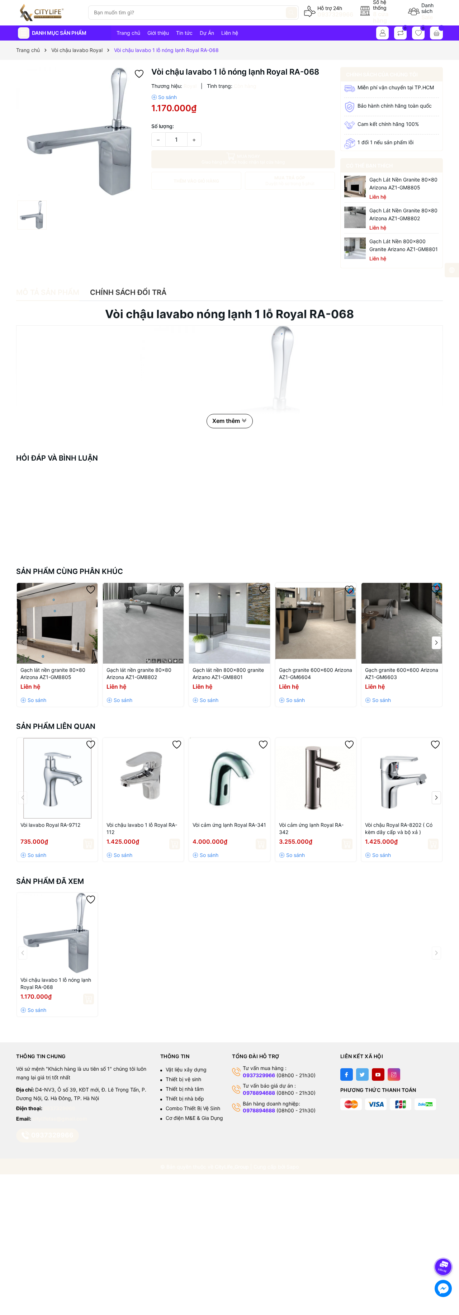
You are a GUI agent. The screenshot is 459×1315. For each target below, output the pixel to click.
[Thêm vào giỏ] (88, 844)
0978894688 (259, 1093)
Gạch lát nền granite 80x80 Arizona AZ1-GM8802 (403, 214)
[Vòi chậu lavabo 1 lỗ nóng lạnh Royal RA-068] (57, 933)
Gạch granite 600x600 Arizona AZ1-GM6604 (315, 673)
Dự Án (207, 33)
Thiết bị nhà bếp (185, 1098)
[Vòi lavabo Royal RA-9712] (57, 778)
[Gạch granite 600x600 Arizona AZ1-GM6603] (401, 623)
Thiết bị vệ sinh (183, 1079)
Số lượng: (162, 126)
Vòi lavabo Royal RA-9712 (50, 825)
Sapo (293, 1167)
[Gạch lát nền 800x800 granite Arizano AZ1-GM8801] (355, 248)
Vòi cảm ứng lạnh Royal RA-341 (229, 825)
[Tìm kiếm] (291, 12)
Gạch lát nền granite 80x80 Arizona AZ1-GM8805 (403, 183)
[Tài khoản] (382, 33)
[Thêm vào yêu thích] (139, 73)
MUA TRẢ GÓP (289, 180)
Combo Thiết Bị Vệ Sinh (193, 1108)
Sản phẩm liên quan (55, 726)
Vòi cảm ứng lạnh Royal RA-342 (311, 828)
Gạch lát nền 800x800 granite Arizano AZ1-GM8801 (403, 245)
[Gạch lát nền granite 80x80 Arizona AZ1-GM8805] (355, 186)
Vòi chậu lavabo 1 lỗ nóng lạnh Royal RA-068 (55, 983)
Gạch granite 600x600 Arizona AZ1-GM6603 (401, 673)
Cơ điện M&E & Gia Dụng (194, 1118)
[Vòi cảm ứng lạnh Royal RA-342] (315, 778)
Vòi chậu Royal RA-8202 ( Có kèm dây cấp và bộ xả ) (398, 828)
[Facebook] (346, 1074)
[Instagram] (394, 1074)
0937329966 (335, 14)
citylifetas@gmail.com (59, 1119)
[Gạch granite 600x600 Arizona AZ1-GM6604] (315, 623)
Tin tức (184, 33)
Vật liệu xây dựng (186, 1069)
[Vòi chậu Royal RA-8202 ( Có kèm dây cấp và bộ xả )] (401, 778)
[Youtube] (378, 1074)
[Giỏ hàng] (436, 33)
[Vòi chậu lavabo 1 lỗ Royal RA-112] (143, 778)
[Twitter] (362, 1074)
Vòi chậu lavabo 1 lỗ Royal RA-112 (142, 828)
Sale (427, 17)
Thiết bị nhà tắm (185, 1089)
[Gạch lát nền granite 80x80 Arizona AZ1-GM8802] (355, 217)
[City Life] (49, 12)
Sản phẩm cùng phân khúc (69, 571)
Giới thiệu (158, 33)
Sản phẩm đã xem (50, 881)
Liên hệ (229, 33)
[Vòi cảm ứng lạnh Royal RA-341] (229, 778)
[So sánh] (164, 97)
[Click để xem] (81, 132)
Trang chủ (128, 33)
